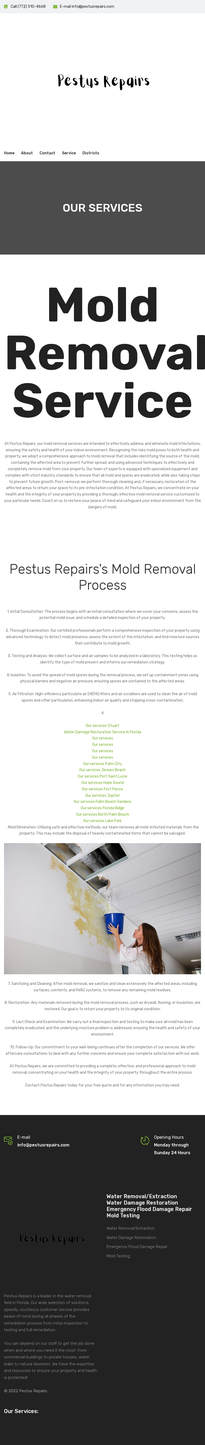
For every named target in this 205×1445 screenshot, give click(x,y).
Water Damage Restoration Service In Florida (102, 732)
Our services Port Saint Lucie (102, 776)
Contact (47, 153)
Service (69, 153)
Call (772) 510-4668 (28, 6)
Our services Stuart (102, 725)
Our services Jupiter (102, 795)
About (27, 153)
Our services (102, 738)
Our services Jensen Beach (102, 770)
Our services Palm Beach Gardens (102, 801)
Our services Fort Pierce (102, 789)
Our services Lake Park (102, 821)
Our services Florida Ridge (102, 808)
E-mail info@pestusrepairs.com (87, 6)
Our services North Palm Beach (102, 814)
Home (9, 153)
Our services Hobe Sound (102, 782)
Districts (90, 153)
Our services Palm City (102, 764)
